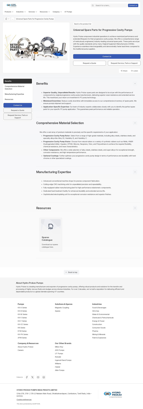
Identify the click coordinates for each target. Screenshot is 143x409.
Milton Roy (59, 347)
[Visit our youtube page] (38, 377)
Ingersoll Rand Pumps (63, 360)
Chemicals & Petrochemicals (103, 318)
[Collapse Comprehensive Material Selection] (135, 123)
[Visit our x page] (32, 377)
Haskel (57, 367)
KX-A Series (22, 308)
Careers (21, 350)
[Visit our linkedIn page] (44, 377)
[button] (88, 83)
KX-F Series (22, 321)
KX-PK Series (23, 334)
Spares (57, 311)
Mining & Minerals (98, 334)
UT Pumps (59, 353)
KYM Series (22, 331)
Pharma (95, 331)
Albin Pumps (59, 370)
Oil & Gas (95, 311)
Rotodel (58, 357)
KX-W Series (22, 314)
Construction (97, 324)
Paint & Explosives (99, 338)
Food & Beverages (99, 308)
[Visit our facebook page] (27, 377)
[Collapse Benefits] (135, 83)
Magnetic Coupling (62, 308)
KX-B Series (22, 311)
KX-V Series (22, 318)
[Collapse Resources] (135, 208)
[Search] (93, 5)
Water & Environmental (100, 314)
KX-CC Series (23, 324)
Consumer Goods (99, 328)
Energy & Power (98, 321)
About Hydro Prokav (25, 347)
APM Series (22, 338)
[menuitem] (9, 12)
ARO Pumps (59, 350)
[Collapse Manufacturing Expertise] (135, 172)
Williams (58, 363)
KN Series (21, 328)
